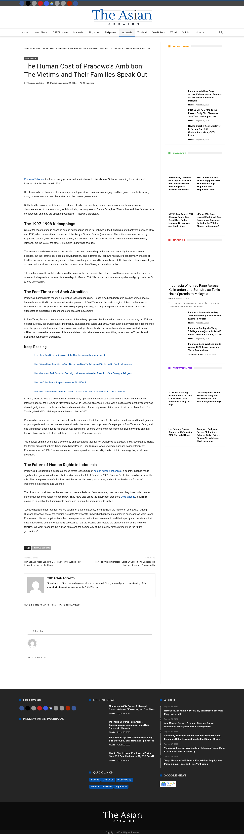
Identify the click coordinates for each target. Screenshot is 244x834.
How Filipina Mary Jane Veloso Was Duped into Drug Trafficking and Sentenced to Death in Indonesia (83, 364)
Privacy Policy (124, 779)
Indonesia (31, 58)
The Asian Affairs (35, 83)
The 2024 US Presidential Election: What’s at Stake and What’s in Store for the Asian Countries (80, 391)
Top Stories (121, 786)
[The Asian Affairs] (122, 7)
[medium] (34, 3)
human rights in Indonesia (108, 470)
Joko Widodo (128, 496)
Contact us (108, 779)
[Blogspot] (63, 3)
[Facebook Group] (75, 3)
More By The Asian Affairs (40, 605)
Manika (174, 84)
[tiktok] (57, 3)
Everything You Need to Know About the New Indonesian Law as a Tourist (69, 355)
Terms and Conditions (101, 786)
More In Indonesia (69, 605)
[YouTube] (40, 3)
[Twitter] (28, 3)
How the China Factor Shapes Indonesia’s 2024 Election (61, 382)
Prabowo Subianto (34, 179)
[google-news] (52, 3)
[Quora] (69, 3)
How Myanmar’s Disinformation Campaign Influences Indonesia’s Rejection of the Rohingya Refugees (83, 373)
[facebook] (21, 3)
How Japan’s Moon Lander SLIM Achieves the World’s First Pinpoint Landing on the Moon (52, 561)
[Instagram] (46, 3)
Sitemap (95, 779)
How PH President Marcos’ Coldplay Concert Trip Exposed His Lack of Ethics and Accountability (125, 561)
